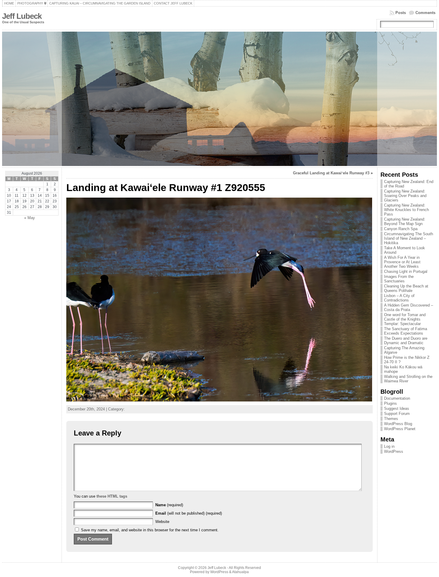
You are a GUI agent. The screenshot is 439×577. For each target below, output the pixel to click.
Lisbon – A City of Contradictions (399, 297)
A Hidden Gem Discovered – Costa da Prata (408, 307)
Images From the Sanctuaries (399, 278)
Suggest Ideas (396, 408)
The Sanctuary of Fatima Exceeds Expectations (405, 331)
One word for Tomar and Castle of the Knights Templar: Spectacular (405, 319)
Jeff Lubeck (22, 16)
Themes (391, 418)
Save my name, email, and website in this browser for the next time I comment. (150, 530)
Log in (389, 446)
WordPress (393, 451)
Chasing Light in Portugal (405, 271)
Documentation (397, 398)
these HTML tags (111, 496)
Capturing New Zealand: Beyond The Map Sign (404, 221)
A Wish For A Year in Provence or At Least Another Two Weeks (402, 262)
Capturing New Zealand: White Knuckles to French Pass (406, 209)
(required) (169, 505)
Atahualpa (240, 572)
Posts (400, 12)
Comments (425, 12)
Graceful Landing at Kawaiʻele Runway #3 (331, 173)
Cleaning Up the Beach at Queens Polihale (406, 288)
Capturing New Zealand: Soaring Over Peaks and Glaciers (405, 195)
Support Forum (397, 413)
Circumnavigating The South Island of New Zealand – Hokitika (408, 238)
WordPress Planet (399, 429)
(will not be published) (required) (188, 513)
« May (29, 218)
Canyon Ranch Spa (400, 229)
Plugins (390, 403)
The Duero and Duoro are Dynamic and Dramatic (405, 340)
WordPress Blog (398, 423)
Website (162, 521)
